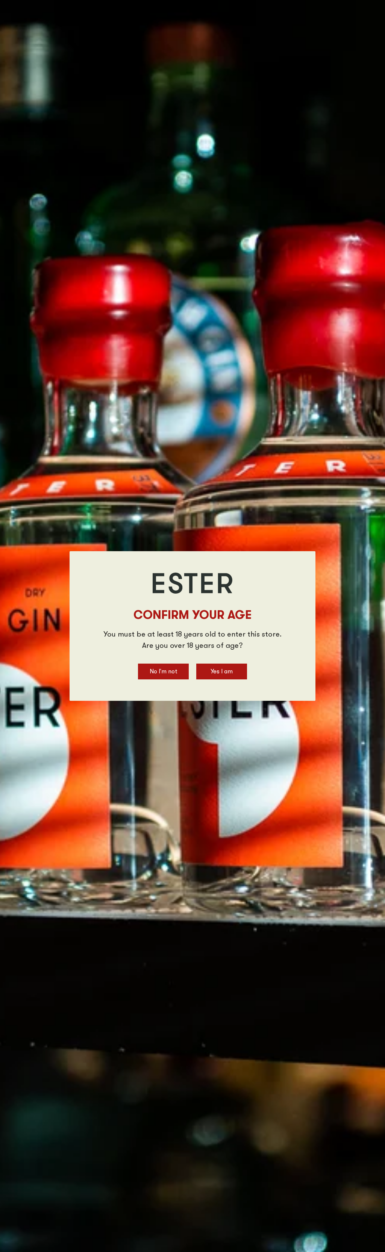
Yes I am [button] (222, 672)
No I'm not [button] (163, 672)
